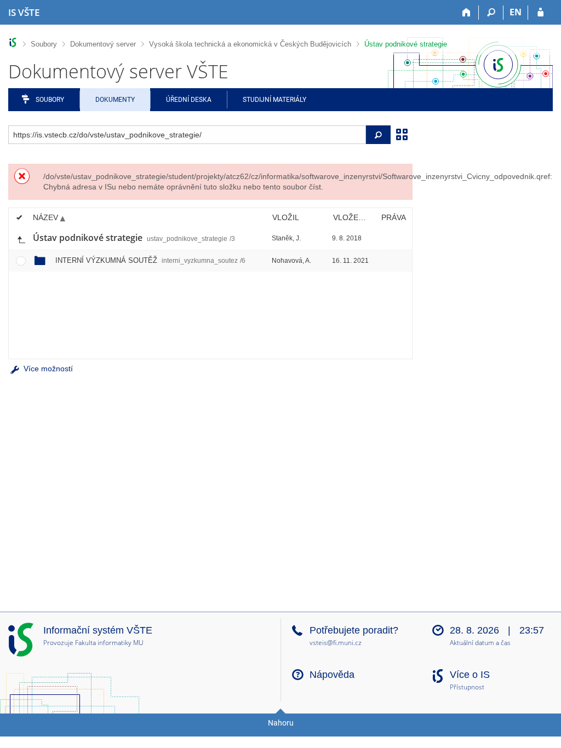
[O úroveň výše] (21, 238)
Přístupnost (467, 687)
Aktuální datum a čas (480, 643)
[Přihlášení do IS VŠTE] (540, 12)
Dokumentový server (103, 44)
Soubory (44, 44)
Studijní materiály (274, 99)
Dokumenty (115, 99)
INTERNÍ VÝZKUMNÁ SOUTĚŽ (150, 260)
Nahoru (281, 722)
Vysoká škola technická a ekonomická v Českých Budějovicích (250, 44)
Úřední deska (188, 99)
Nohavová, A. (291, 260)
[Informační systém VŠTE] (13, 42)
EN (516, 12)
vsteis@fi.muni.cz (336, 642)
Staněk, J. (286, 238)
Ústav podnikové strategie (405, 44)
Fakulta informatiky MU (109, 642)
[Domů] (466, 12)
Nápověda (332, 674)
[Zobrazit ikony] (402, 134)
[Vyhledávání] (491, 12)
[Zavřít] (400, 176)
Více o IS (470, 674)
